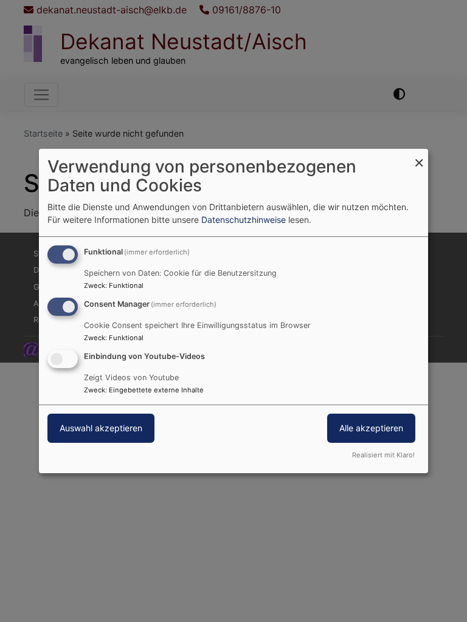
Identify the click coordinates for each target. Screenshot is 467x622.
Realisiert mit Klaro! (383, 455)
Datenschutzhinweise (243, 219)
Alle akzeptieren (371, 428)
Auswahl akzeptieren (101, 428)
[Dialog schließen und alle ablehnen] (419, 156)
